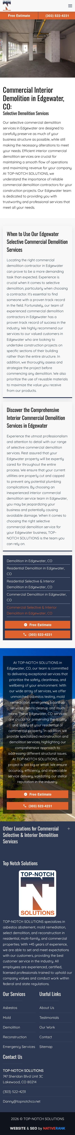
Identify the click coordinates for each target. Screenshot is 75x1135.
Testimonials (49, 1017)
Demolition (11, 1027)
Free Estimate (40, 624)
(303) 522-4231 (40, 634)
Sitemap (45, 1046)
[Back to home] (7, 6)
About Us (46, 1007)
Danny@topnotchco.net (21, 1101)
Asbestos (10, 1007)
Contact (45, 1037)
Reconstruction (15, 1037)
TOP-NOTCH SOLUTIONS (23, 1070)
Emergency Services (19, 1046)
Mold (7, 1017)
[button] (70, 6)
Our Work (47, 1027)
